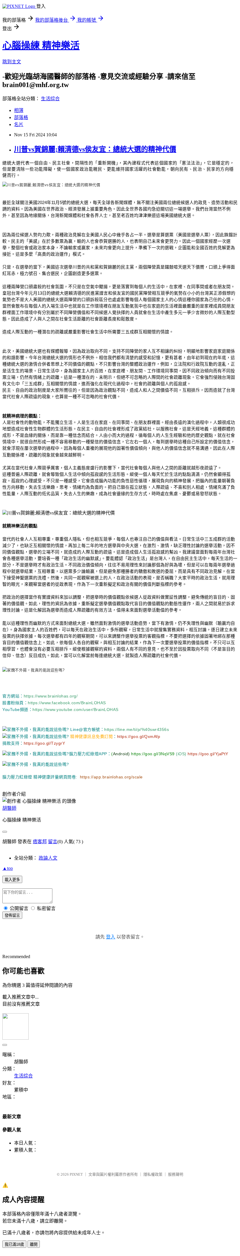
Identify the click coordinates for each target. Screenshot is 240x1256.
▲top (7, 868)
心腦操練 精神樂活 (41, 45)
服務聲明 (175, 1174)
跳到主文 (11, 61)
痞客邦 (40, 841)
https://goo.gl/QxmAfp (138, 736)
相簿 (18, 110)
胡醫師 (9, 808)
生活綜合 (50, 98)
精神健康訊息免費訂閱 (91, 736)
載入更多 (12, 879)
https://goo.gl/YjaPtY (207, 753)
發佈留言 (12, 915)
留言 (52, 841)
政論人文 (48, 858)
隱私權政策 (152, 1174)
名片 (18, 124)
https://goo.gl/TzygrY (44, 743)
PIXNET (76, 1174)
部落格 (21, 117)
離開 (33, 1244)
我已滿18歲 (14, 1244)
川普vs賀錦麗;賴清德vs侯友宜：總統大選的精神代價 (95, 149)
